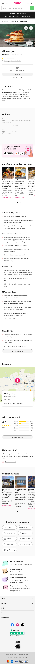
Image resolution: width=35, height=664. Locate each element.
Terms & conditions (24, 655)
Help (2, 608)
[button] (17, 202)
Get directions (18, 403)
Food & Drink (14, 21)
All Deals (5, 21)
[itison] (17, 3)
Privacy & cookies (11, 655)
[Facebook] (12, 626)
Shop (3, 598)
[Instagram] (17, 626)
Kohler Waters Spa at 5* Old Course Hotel (20, 490)
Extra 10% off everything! (18, 14)
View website (8, 403)
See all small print (17, 351)
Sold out (17, 74)
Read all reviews (17, 437)
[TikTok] (23, 626)
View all (30, 165)
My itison (4, 603)
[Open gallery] (17, 35)
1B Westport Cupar (20, 216)
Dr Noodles (5, 180)
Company (4, 613)
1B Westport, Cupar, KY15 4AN (12, 61)
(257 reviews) (10, 58)
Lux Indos (17, 180)
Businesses (5, 618)
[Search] (32, 8)
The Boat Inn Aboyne (6, 490)
